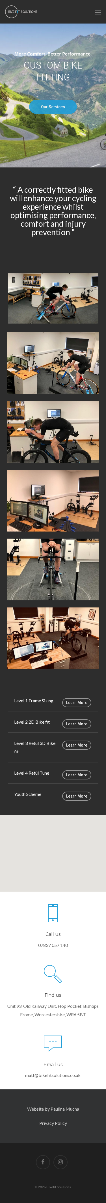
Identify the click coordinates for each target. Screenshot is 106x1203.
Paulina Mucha (64, 1108)
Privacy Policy (53, 1123)
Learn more (76, 702)
